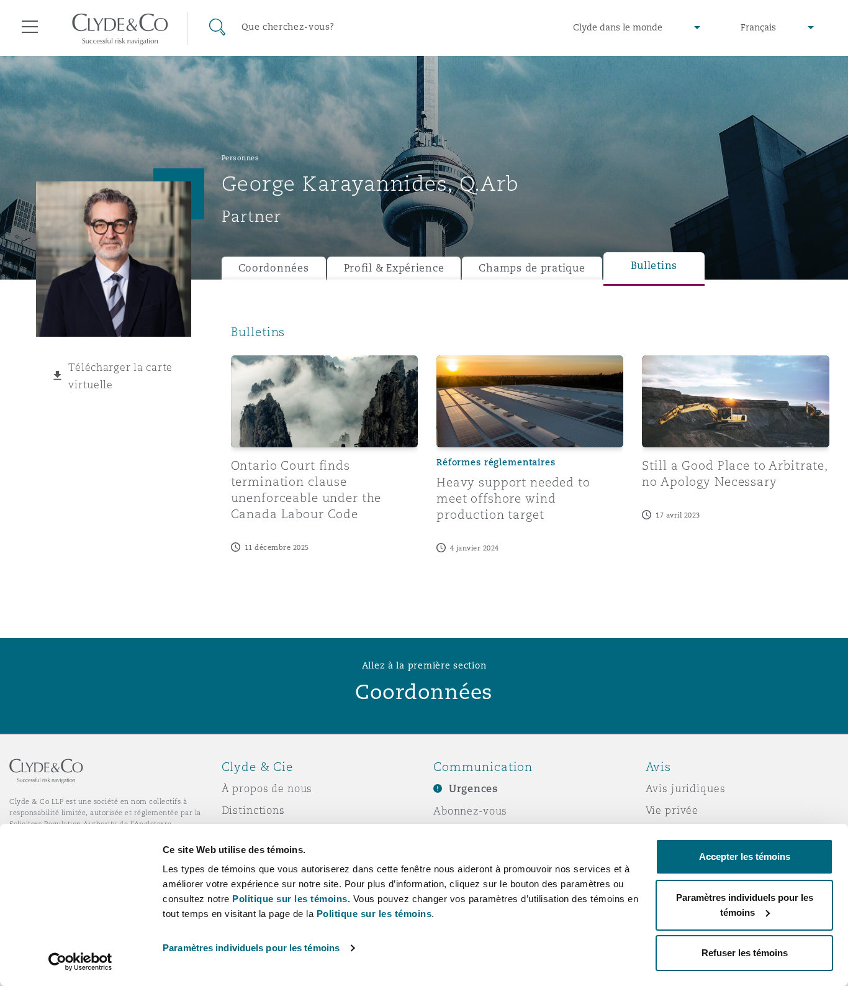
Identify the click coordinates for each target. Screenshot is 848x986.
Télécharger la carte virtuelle (120, 376)
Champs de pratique (532, 268)
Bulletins (654, 265)
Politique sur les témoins (374, 913)
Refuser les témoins (744, 952)
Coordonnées (273, 268)
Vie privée (672, 810)
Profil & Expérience (394, 268)
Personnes (240, 157)
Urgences (473, 788)
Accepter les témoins (744, 856)
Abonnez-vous (470, 811)
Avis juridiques (686, 788)
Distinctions (253, 810)
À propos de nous (267, 788)
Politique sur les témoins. (291, 898)
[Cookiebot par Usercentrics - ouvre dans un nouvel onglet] (80, 961)
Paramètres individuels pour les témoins (251, 948)
